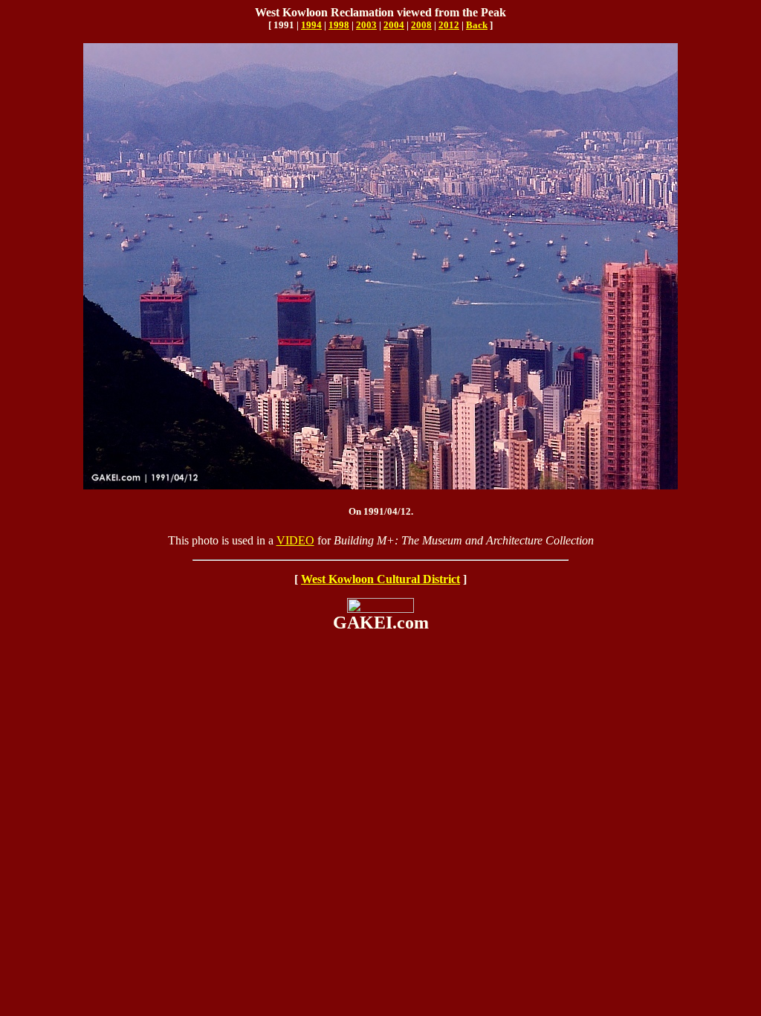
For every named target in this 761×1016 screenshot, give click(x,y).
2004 (393, 24)
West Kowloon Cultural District (380, 579)
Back (477, 24)
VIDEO (295, 540)
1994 (311, 24)
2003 (366, 24)
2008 (421, 24)
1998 (338, 24)
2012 (448, 24)
